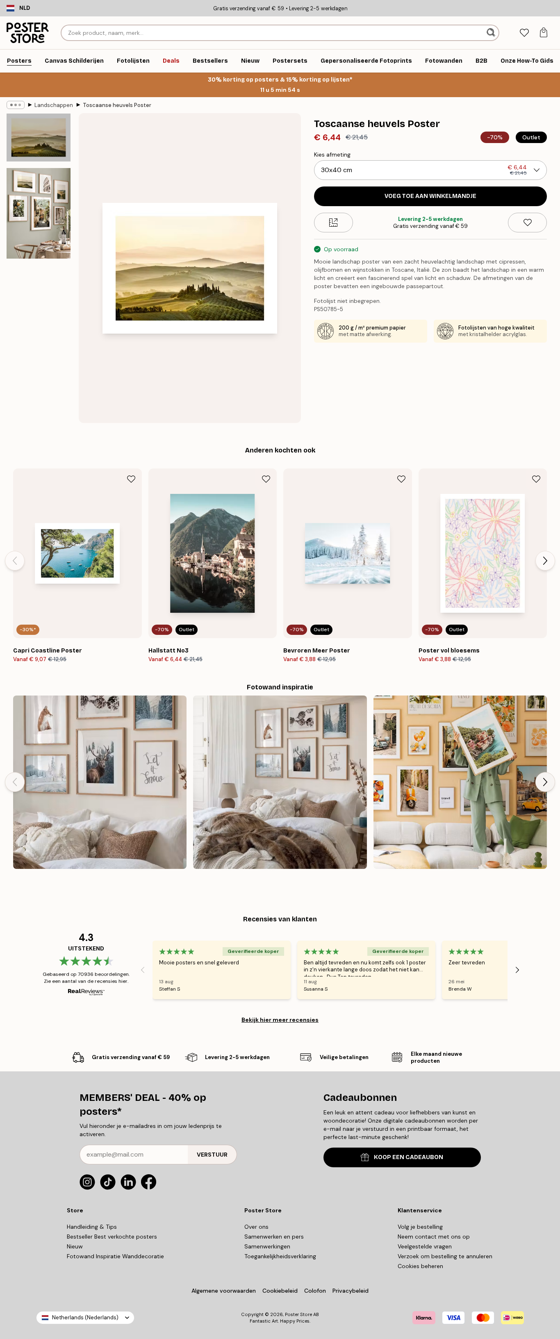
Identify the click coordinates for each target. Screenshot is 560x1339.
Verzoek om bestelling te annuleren (445, 1256)
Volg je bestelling (420, 1226)
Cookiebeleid (280, 1290)
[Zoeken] (491, 33)
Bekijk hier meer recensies (280, 1019)
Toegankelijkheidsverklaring (280, 1256)
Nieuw (75, 1246)
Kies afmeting (332, 154)
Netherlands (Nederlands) (85, 1317)
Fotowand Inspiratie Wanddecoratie (115, 1256)
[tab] (524, 33)
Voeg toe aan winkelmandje (430, 196)
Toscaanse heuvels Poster (117, 105)
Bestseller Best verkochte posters (112, 1236)
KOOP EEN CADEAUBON (408, 1157)
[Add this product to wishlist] (527, 222)
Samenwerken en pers (274, 1236)
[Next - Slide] (545, 561)
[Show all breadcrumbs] (16, 105)
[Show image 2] (39, 213)
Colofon (315, 1290)
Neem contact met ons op (434, 1236)
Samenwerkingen (267, 1246)
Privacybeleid (350, 1290)
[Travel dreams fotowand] (460, 782)
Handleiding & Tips (92, 1226)
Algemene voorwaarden (223, 1290)
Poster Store (298, 1314)
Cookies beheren (420, 1266)
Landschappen (53, 105)
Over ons (256, 1226)
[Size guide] (333, 222)
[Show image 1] (39, 137)
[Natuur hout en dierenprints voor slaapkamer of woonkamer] (280, 782)
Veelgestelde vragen (425, 1246)
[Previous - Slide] (15, 561)
